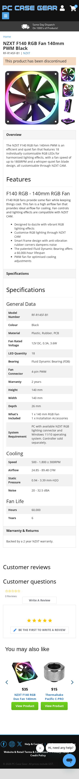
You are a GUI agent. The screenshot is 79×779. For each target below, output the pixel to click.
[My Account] (64, 7)
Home (7, 37)
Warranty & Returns (22, 530)
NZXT (26, 53)
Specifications (17, 273)
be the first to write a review (41, 630)
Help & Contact (34, 744)
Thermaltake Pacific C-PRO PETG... (54, 697)
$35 (25, 689)
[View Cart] (72, 8)
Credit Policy (38, 755)
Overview (13, 134)
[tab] (39, 600)
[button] (7, 682)
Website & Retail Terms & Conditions (26, 752)
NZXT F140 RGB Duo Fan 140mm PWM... (24, 697)
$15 (54, 689)
